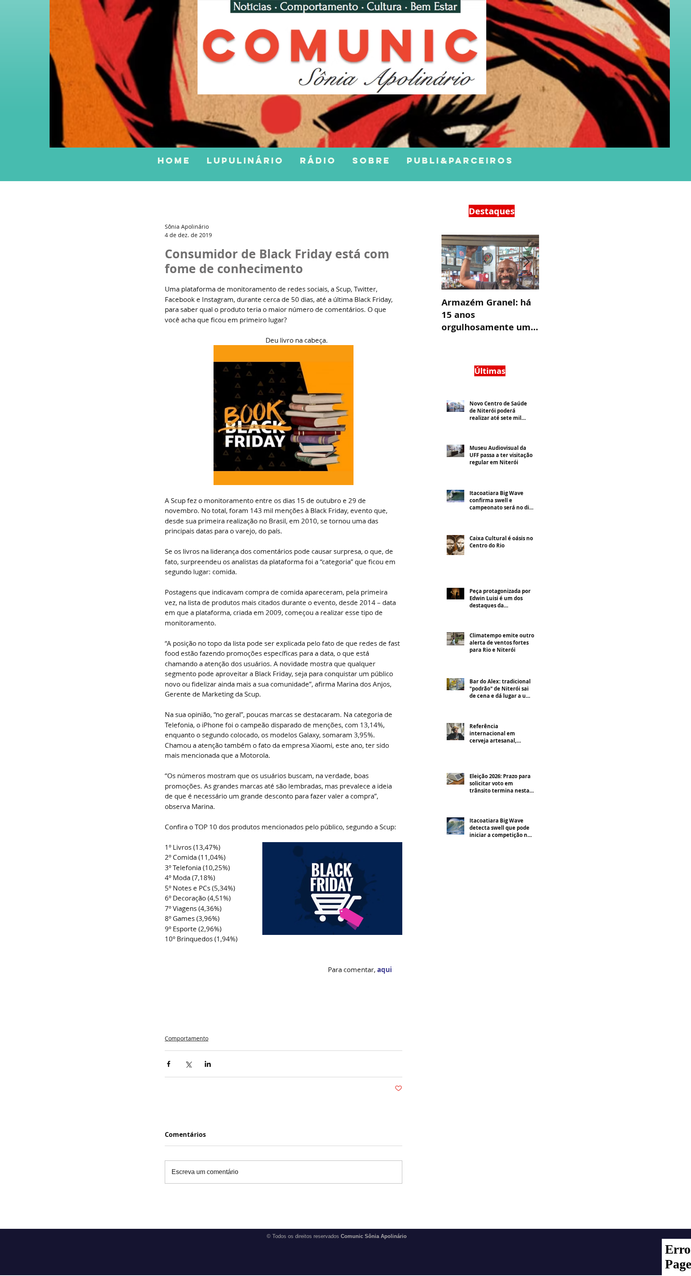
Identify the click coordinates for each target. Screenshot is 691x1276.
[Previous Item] (454, 262)
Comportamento (186, 1038)
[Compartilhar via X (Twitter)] (188, 1064)
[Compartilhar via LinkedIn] (208, 1064)
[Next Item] (526, 262)
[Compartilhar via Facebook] (168, 1064)
